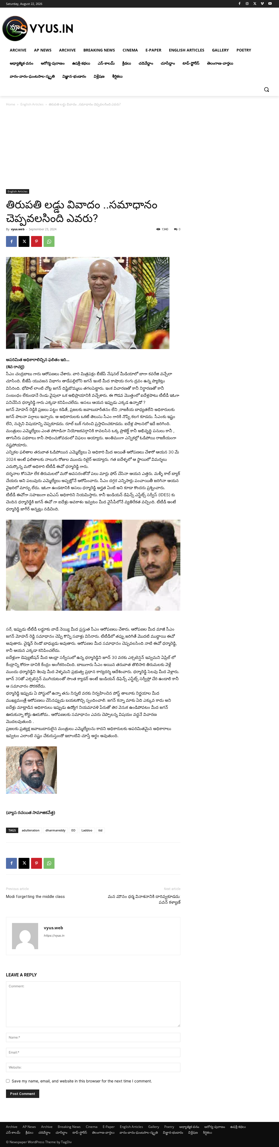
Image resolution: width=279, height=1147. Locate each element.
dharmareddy (55, 830)
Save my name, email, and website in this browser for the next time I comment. (82, 1081)
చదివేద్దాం (44, 1132)
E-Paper (109, 1126)
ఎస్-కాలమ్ (13, 1132)
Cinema (92, 1126)
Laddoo (86, 830)
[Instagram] (247, 4)
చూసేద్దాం (61, 1132)
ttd (100, 830)
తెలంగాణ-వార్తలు (103, 1132)
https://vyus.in (54, 935)
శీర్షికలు (207, 1132)
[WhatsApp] (49, 241)
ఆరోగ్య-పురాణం (214, 1126)
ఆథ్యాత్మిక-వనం (189, 1126)
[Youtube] (270, 4)
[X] (255, 4)
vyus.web (18, 229)
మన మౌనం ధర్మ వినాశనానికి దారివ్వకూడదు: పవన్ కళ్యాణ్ (144, 899)
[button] (266, 89)
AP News (29, 1126)
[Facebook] (239, 4)
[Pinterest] (36, 241)
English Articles (32, 104)
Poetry (169, 1126)
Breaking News (69, 1126)
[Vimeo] (262, 4)
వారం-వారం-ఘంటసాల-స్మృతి (139, 1132)
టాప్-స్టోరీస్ (79, 1132)
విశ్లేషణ (193, 1132)
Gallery (153, 1126)
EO (73, 830)
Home (10, 104)
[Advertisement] (139, 148)
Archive (11, 1126)
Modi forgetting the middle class (35, 896)
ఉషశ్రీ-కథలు (238, 1126)
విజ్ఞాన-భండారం (173, 1132)
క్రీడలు (29, 1132)
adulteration (31, 830)
